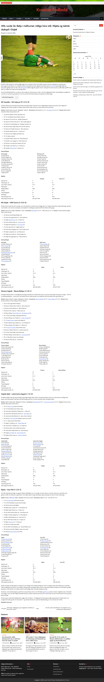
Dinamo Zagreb (39, 299)
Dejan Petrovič (5, 551)
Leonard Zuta (25, 334)
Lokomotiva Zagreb (48, 402)
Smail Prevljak (10, 500)
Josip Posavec (37, 442)
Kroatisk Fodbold (52, 9)
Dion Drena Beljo (11, 327)
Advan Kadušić (45, 540)
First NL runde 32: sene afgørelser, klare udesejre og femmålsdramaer (87, 80)
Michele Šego (21, 423)
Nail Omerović (12, 220)
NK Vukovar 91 (50, 110)
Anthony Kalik (21, 435)
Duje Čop (11, 522)
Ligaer (11, 18)
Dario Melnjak (20, 433)
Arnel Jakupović (6, 261)
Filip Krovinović (6, 454)
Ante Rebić (11, 433)
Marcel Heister (13, 531)
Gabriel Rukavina (6, 547)
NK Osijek (34, 210)
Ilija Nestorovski (25, 313)
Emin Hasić (20, 224)
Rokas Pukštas (5, 451)
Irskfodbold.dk (56, 666)
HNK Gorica (46, 592)
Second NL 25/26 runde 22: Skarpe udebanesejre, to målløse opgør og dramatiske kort (60, 638)
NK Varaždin (24, 87)
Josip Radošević (45, 547)
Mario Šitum (27, 413)
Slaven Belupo (51, 299)
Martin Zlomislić (6, 539)
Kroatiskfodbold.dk (5, 642)
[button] (1, 58)
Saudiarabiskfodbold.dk (58, 671)
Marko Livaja (10, 406)
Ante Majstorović (7, 542)
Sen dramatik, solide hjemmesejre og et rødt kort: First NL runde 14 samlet (11, 638)
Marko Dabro (16, 313)
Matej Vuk (12, 148)
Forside (4, 18)
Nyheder (36, 18)
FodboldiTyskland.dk (57, 674)
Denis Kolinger (38, 444)
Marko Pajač (37, 454)
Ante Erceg (20, 222)
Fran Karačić (5, 246)
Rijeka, (13, 497)
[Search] (101, 19)
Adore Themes (65, 680)
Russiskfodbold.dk (57, 669)
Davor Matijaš (44, 244)
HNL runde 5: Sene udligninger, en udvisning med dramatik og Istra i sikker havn (36, 638)
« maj (74, 73)
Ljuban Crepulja (25, 318)
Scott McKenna (6, 352)
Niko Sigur (4, 444)
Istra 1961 (53, 86)
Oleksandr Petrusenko (8, 252)
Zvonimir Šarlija (13, 418)
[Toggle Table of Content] (15, 97)
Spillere (27, 18)
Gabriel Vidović (10, 320)
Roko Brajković (6, 456)
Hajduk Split (36, 402)
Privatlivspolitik (30, 669)
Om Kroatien (44, 18)
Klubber (18, 18)
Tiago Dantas (6, 549)
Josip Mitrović (43, 359)
